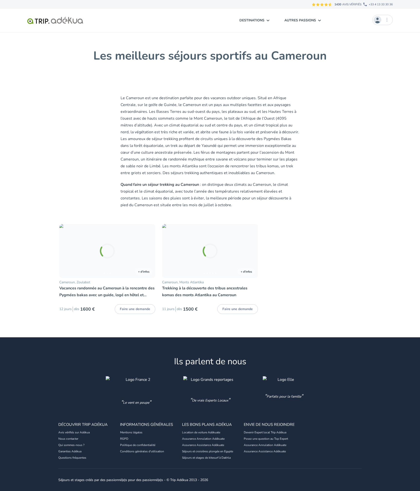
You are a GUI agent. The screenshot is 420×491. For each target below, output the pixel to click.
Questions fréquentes (72, 458)
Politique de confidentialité (137, 445)
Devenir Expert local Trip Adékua (265, 432)
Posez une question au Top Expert (266, 439)
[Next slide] (149, 251)
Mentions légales (131, 432)
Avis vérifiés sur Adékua (74, 432)
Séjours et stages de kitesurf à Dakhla (206, 458)
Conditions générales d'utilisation (142, 451)
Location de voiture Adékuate (201, 432)
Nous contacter (68, 439)
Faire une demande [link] (135, 309)
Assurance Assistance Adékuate (203, 445)
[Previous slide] (65, 251)
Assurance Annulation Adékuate (203, 439)
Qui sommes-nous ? (71, 445)
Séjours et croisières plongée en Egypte (207, 451)
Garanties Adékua (69, 451)
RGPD (124, 439)
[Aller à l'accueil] (55, 20)
